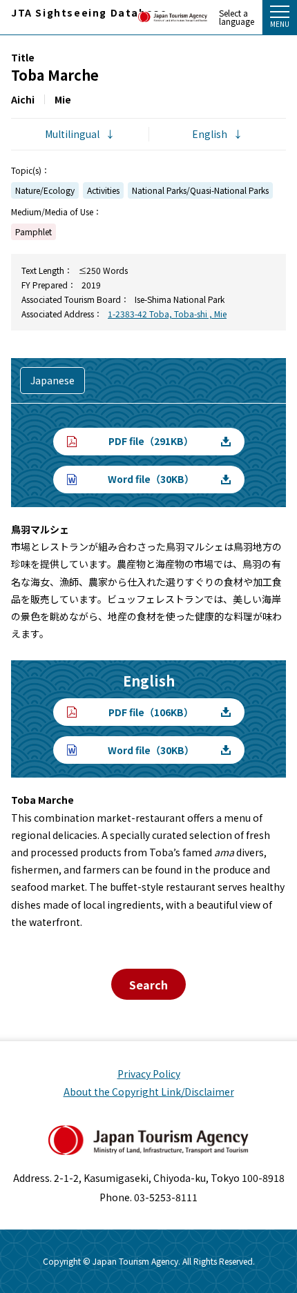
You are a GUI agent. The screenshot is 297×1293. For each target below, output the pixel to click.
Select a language (236, 17)
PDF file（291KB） (150, 441)
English (209, 134)
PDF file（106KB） (150, 712)
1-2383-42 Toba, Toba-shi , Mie (167, 313)
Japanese (52, 380)
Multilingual (72, 134)
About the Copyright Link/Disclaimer (149, 1091)
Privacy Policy (148, 1073)
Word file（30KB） (151, 479)
